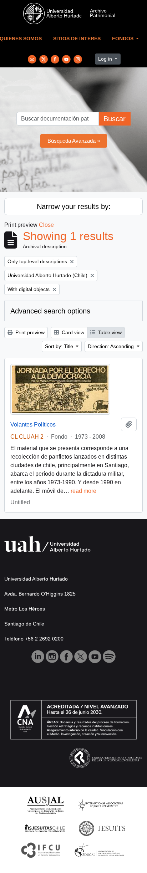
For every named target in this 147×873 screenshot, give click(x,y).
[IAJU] (99, 805)
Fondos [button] (123, 38)
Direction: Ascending (111, 346)
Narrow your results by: (74, 206)
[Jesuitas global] (102, 828)
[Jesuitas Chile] (45, 828)
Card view (72, 332)
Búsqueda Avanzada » (73, 141)
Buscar (114, 119)
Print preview (29, 332)
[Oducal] (100, 850)
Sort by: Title (60, 346)
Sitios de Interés (77, 38)
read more (83, 491)
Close (46, 225)
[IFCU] (40, 850)
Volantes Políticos (33, 425)
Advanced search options (50, 311)
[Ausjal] (45, 805)
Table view (109, 332)
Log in (105, 59)
